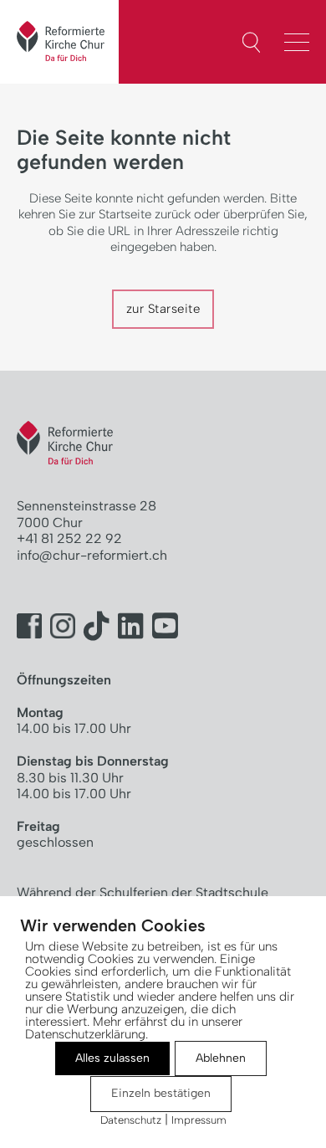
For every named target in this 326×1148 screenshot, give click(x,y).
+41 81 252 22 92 (69, 538)
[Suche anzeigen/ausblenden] (251, 42)
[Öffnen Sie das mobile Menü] (301, 40)
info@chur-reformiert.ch (92, 555)
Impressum (199, 1120)
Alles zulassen (112, 1058)
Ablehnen (221, 1058)
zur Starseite (163, 308)
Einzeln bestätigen (161, 1093)
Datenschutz (130, 1120)
